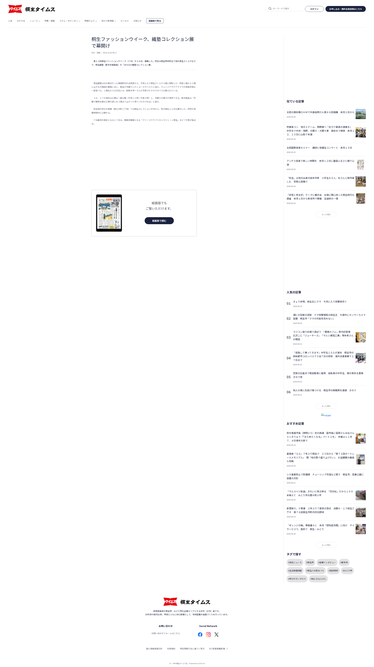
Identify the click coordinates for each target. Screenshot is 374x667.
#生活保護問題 (295, 570)
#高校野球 (333, 570)
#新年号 (344, 562)
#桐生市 (310, 562)
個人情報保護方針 (154, 648)
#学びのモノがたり (297, 578)
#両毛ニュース (295, 562)
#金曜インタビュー (327, 562)
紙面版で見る (155, 20)
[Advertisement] (144, 157)
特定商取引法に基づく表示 (192, 648)
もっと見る (326, 214)
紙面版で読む (159, 220)
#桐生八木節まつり (315, 570)
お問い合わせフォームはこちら (165, 633)
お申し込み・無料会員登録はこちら (345, 8)
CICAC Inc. (202, 663)
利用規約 (171, 648)
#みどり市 (347, 570)
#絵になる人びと (318, 578)
